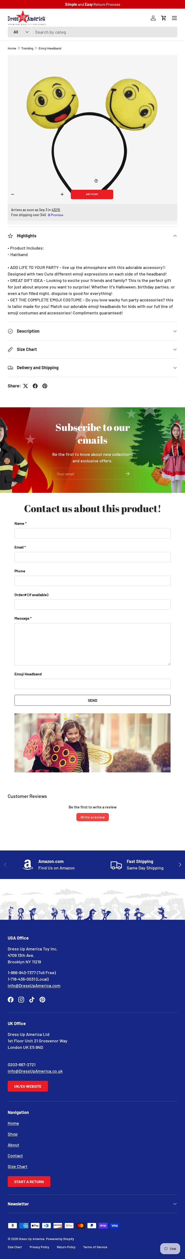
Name (19, 523)
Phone (19, 570)
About (13, 1144)
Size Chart (17, 1166)
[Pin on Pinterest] (45, 386)
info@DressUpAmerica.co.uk (35, 1071)
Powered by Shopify (60, 1239)
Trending (27, 48)
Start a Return (29, 1181)
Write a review (92, 817)
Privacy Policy (39, 1247)
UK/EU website (27, 1086)
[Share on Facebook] (35, 386)
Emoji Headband (50, 48)
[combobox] (92, 32)
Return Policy (66, 1247)
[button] (164, 18)
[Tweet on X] (25, 386)
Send (92, 700)
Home (12, 48)
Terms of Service (95, 1247)
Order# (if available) (31, 594)
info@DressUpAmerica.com (34, 985)
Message (21, 618)
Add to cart (92, 194)
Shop (13, 1134)
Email (19, 547)
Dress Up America (31, 1239)
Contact (15, 1155)
